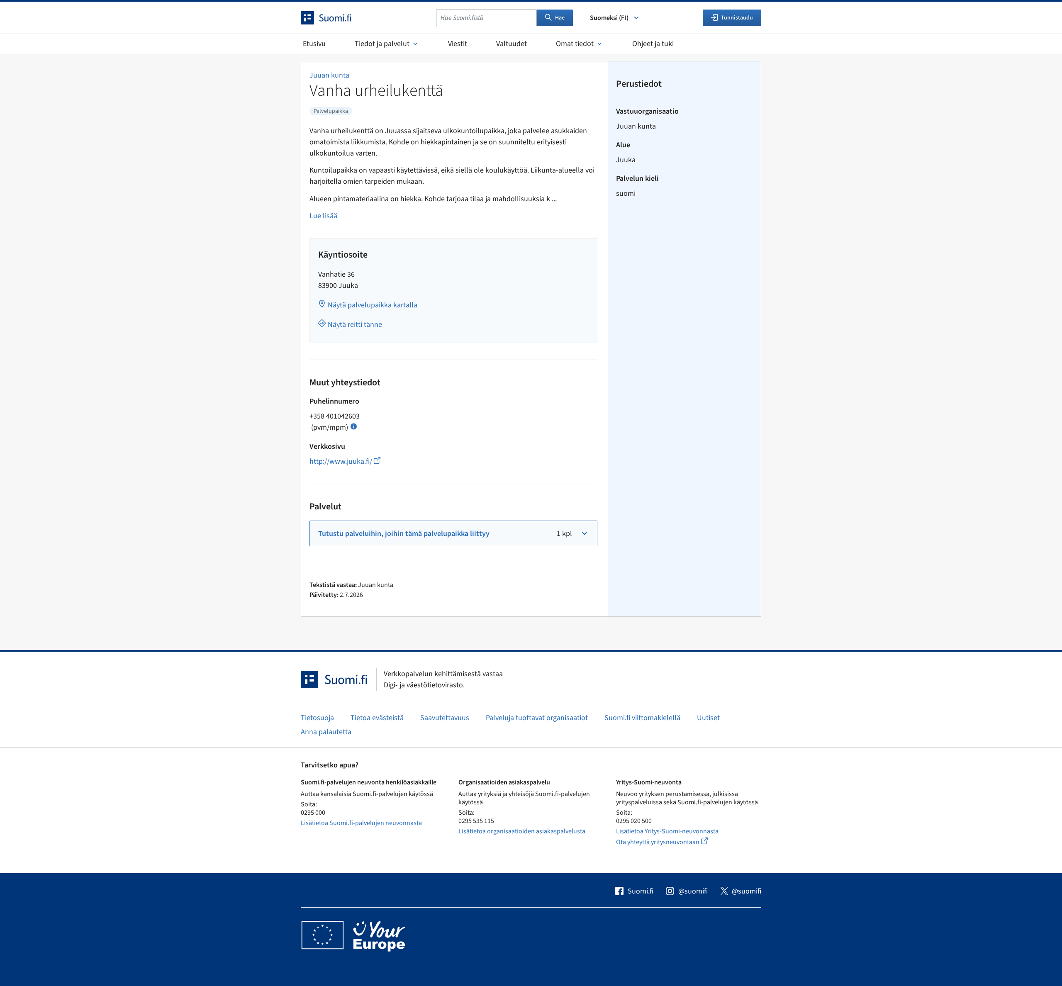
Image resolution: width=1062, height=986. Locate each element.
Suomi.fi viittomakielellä (642, 718)
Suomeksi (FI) (609, 17)
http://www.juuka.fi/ (344, 461)
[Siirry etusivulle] (333, 17)
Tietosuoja (317, 718)
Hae (560, 18)
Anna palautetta (326, 732)
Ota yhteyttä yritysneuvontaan (671, 841)
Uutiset (708, 718)
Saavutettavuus (444, 718)
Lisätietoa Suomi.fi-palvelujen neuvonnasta (361, 823)
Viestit (457, 44)
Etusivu (314, 44)
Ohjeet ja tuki (653, 44)
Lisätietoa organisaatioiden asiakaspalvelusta (521, 831)
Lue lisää (323, 216)
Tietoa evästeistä (377, 718)
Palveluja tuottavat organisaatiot (537, 718)
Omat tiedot (575, 44)
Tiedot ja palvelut (382, 44)
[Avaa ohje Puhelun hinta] (354, 426)
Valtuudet (511, 44)
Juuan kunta (329, 75)
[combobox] (486, 18)
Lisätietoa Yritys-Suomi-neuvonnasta (667, 831)
